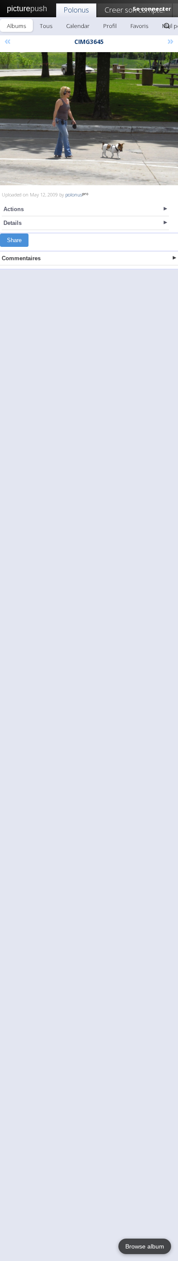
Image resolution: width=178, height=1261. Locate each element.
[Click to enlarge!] (89, 118)
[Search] (167, 26)
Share (14, 240)
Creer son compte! (135, 10)
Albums (16, 26)
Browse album (144, 1246)
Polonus (76, 10)
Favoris (139, 26)
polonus (73, 194)
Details (12, 223)
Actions (13, 209)
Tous (46, 26)
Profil (110, 26)
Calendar (77, 26)
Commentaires (21, 258)
